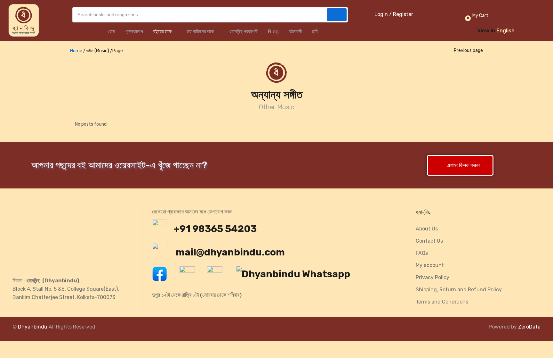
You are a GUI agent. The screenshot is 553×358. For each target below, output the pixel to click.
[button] (476, 16)
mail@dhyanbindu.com (229, 252)
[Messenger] (190, 275)
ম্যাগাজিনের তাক (201, 32)
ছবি (314, 32)
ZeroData (529, 327)
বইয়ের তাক (163, 32)
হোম (111, 32)
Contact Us (429, 241)
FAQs (422, 253)
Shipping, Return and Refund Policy (459, 290)
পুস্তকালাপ (134, 32)
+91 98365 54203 (215, 229)
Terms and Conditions (442, 302)
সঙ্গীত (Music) (97, 51)
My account (430, 265)
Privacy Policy (432, 277)
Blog (273, 32)
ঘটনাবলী (295, 32)
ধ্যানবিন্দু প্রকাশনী (243, 32)
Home (76, 51)
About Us (427, 229)
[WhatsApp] (296, 275)
